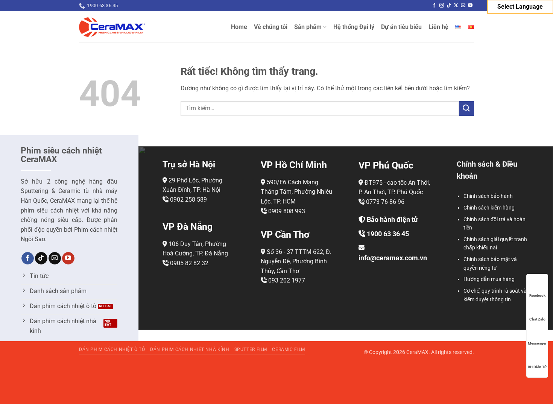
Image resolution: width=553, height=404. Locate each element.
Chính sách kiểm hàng (489, 208)
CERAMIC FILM (288, 349)
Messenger (537, 343)
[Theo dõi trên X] (456, 5)
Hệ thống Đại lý (353, 26)
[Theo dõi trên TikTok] (449, 5)
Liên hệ (438, 26)
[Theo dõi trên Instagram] (441, 5)
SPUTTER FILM (250, 349)
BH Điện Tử (537, 367)
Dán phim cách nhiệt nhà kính (189, 349)
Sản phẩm (308, 26)
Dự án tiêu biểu (401, 26)
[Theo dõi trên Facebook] (434, 5)
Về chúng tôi (270, 26)
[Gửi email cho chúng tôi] (463, 5)
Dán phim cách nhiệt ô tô (112, 349)
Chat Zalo (537, 319)
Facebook (537, 295)
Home (239, 26)
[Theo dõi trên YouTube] (470, 5)
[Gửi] (466, 108)
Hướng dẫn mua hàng (489, 279)
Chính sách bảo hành (488, 196)
